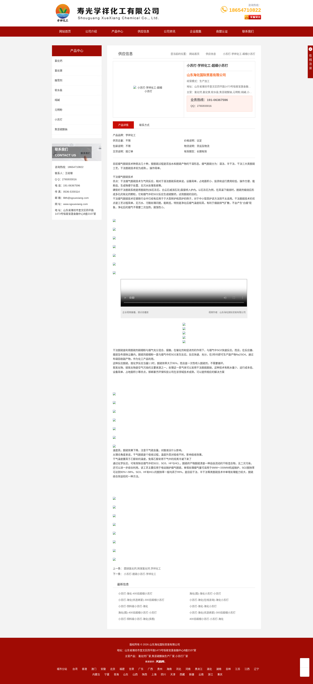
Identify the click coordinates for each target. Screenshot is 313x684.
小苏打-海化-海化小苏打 (203, 606)
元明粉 (58, 109)
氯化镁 (58, 70)
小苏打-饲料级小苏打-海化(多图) (136, 618)
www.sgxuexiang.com (75, 204)
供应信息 (143, 31)
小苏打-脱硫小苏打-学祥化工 (140, 573)
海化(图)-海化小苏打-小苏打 (205, 593)
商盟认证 (222, 31)
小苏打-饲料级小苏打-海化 (133, 606)
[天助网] (156, 661)
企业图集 (195, 31)
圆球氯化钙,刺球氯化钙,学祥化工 (142, 568)
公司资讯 (169, 31)
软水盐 (58, 90)
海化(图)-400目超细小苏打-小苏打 (137, 612)
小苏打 (58, 119)
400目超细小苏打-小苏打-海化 (206, 618)
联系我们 (248, 31)
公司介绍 (91, 31)
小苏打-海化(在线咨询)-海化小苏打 (209, 599)
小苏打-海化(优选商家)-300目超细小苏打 (141, 599)
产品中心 (117, 31)
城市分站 (62, 668)
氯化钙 (58, 60)
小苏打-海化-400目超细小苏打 (135, 593)
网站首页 (65, 31)
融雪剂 (58, 80)
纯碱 (57, 99)
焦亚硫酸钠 (61, 129)
